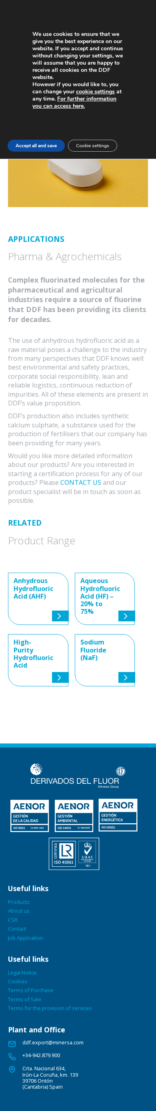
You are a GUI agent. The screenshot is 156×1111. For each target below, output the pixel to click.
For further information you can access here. (74, 102)
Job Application (25, 937)
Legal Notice (22, 972)
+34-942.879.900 (41, 1055)
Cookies (18, 981)
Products (19, 901)
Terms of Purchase (31, 990)
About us (19, 910)
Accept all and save (36, 145)
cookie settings (95, 91)
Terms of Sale (24, 999)
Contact (17, 928)
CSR (13, 919)
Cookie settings (92, 145)
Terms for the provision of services (50, 1008)
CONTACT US (80, 482)
